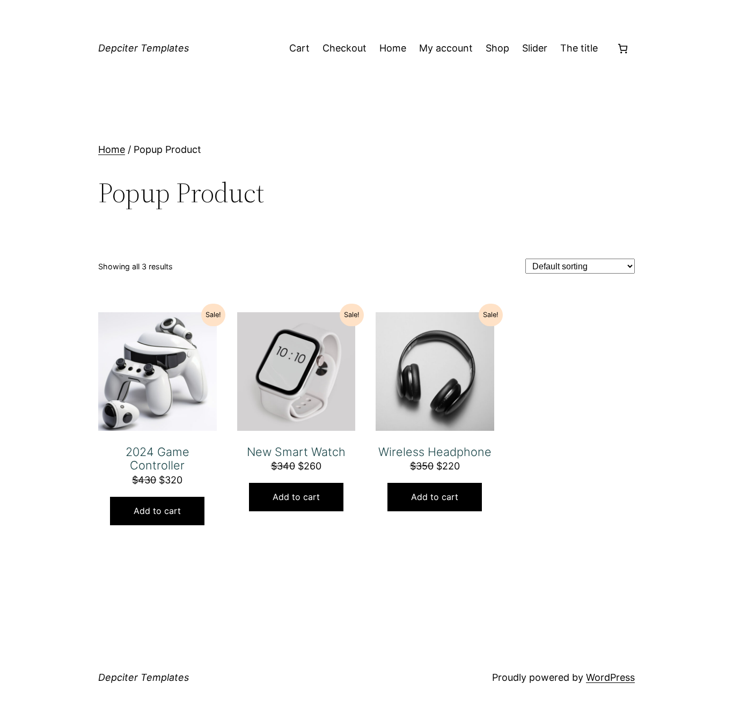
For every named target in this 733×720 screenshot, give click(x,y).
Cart (299, 48)
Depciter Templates (143, 48)
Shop (497, 48)
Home (392, 48)
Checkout (344, 48)
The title (579, 48)
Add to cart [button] (157, 510)
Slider (534, 48)
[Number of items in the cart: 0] (623, 48)
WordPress (610, 677)
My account (446, 48)
